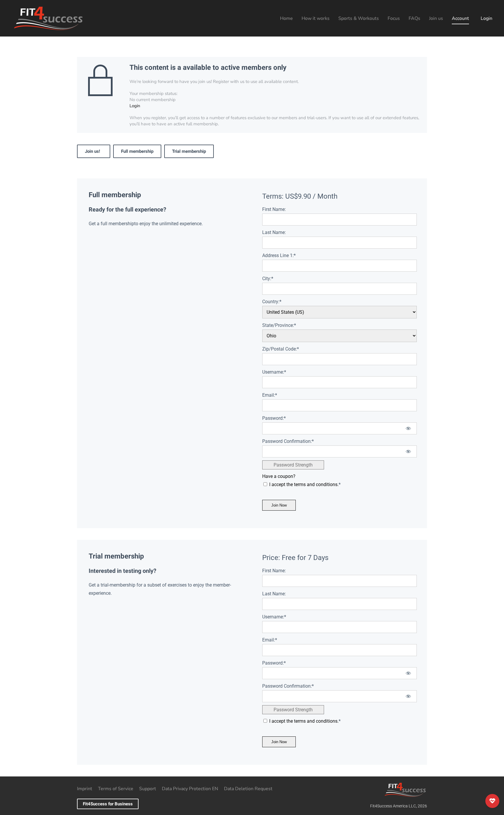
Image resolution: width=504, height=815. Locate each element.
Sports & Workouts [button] (358, 18)
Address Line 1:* (279, 255)
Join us (436, 18)
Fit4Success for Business (108, 804)
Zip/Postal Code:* (280, 349)
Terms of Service (115, 788)
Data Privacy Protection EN (190, 788)
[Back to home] (48, 18)
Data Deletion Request (248, 788)
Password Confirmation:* (288, 441)
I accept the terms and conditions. (304, 484)
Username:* (274, 372)
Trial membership (189, 151)
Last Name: (274, 232)
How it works (316, 18)
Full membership (137, 151)
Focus (394, 18)
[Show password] (408, 428)
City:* (267, 278)
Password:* (274, 418)
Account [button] (460, 18)
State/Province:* (279, 325)
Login (486, 18)
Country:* (271, 301)
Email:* (269, 395)
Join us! (93, 151)
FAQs (414, 18)
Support (147, 788)
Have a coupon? (278, 476)
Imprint (84, 788)
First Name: (274, 209)
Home (286, 18)
